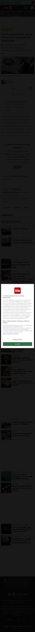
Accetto (17, 344)
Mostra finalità (17, 339)
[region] (17, 316)
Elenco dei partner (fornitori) (11, 333)
